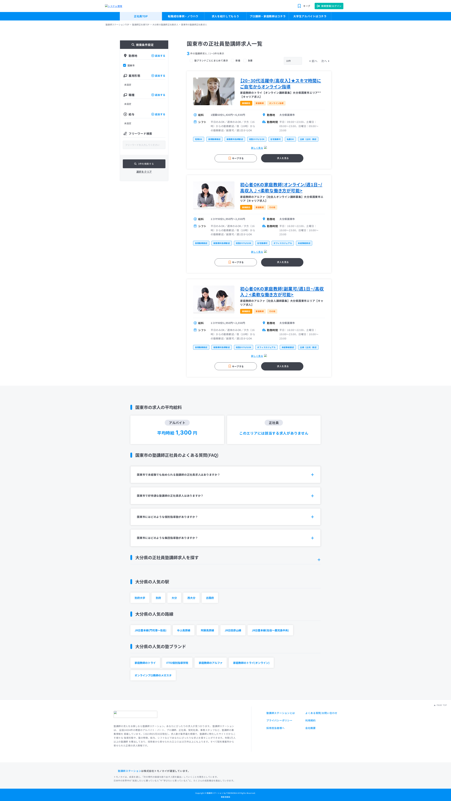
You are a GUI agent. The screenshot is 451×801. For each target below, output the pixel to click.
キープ (306, 6)
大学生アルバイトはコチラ (309, 16)
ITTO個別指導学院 (177, 663)
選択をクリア (144, 171)
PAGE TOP (441, 705)
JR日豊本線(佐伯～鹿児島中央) (270, 630)
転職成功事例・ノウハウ (183, 16)
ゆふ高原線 (183, 630)
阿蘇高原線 (207, 630)
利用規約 (310, 720)
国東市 (131, 65)
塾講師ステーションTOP (117, 24)
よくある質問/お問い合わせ (321, 713)
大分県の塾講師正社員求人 (165, 24)
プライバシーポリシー (279, 720)
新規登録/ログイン (331, 6)
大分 (174, 598)
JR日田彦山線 (233, 630)
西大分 (191, 598)
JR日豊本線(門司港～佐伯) (150, 630)
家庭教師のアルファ (211, 663)
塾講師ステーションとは (280, 713)
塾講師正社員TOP (140, 24)
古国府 (210, 598)
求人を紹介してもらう (225, 16)
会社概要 (310, 728)
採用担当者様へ (275, 728)
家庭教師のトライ (145, 663)
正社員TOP (141, 16)
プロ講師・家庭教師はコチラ (268, 16)
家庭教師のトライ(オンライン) (251, 663)
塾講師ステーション (129, 771)
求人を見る (283, 158)
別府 (158, 598)
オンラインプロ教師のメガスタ (153, 675)
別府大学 (140, 598)
